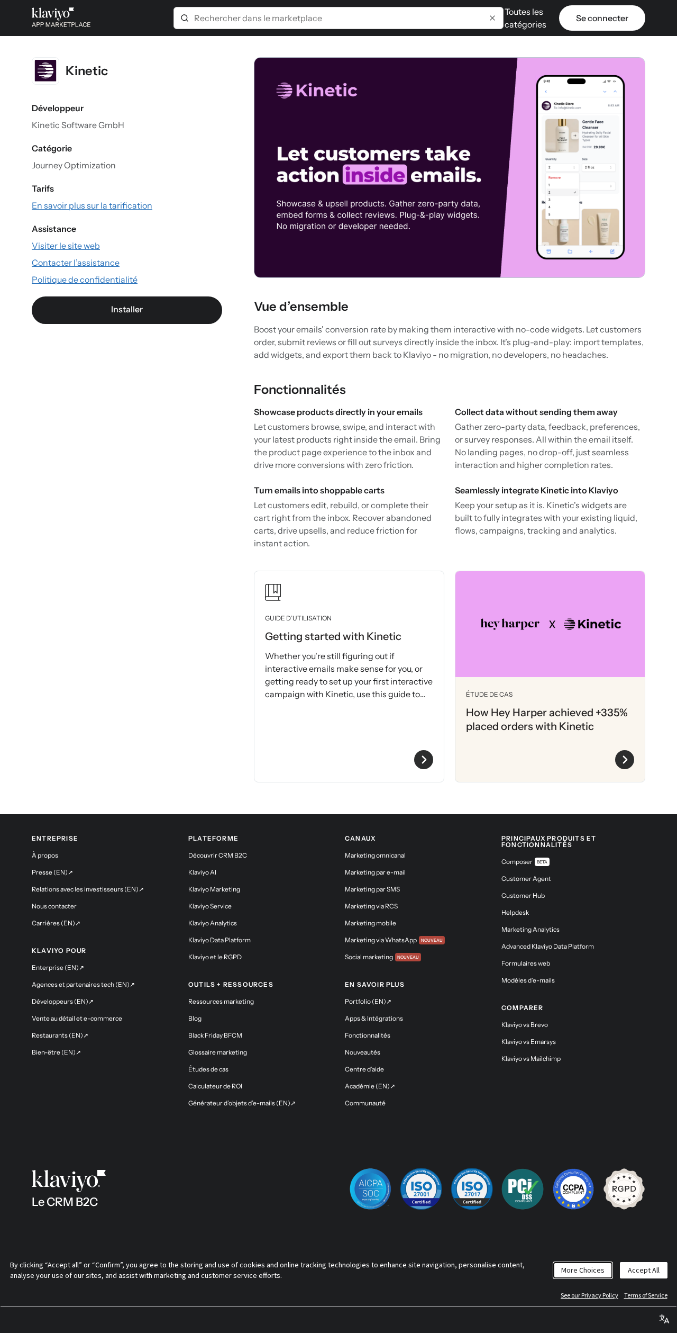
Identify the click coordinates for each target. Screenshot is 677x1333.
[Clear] (492, 18)
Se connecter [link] (602, 18)
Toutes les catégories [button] (525, 18)
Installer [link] (127, 309)
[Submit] (184, 18)
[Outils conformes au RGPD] (624, 1189)
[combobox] (338, 18)
